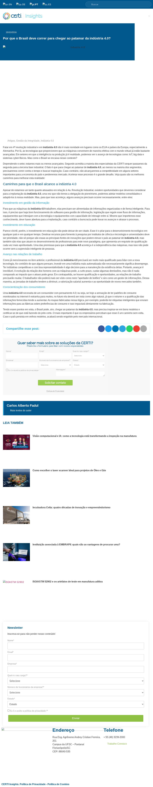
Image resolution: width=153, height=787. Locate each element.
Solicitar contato (55, 382)
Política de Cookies (58, 784)
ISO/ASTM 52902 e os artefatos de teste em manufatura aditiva (68, 581)
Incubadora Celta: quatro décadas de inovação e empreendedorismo (71, 507)
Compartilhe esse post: (22, 328)
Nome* (9, 351)
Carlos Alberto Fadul (22, 405)
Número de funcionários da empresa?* (54, 360)
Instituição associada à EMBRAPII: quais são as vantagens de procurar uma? (76, 544)
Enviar (76, 718)
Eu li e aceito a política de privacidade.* (23, 370)
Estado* (76, 360)
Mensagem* (61, 370)
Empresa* (10, 360)
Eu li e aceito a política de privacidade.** (28, 711)
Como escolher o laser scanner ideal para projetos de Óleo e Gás (69, 470)
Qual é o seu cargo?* (81, 351)
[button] (149, 16)
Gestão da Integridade (28, 140)
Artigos (11, 140)
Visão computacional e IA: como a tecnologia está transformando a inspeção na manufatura (85, 436)
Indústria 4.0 (47, 140)
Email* (41, 351)
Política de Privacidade (33, 784)
